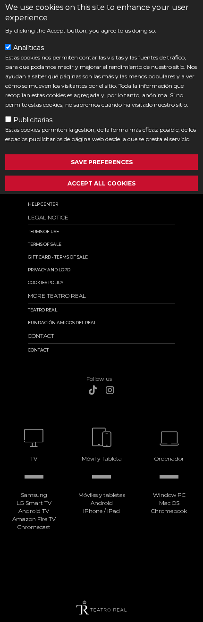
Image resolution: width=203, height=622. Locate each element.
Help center (43, 204)
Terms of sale (44, 244)
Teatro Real (42, 309)
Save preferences (102, 162)
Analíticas (28, 47)
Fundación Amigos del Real (62, 322)
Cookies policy (45, 282)
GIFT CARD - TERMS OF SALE (58, 257)
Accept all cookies (101, 183)
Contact (38, 350)
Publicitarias (32, 120)
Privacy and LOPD (49, 269)
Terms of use (43, 231)
